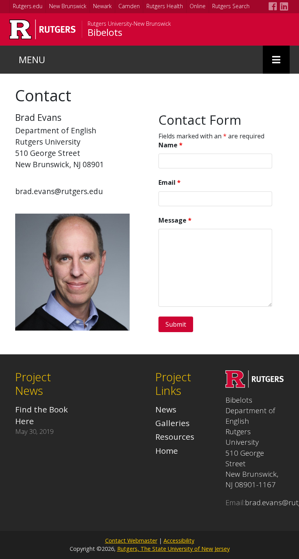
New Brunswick (67, 6)
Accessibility (179, 540)
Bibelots (105, 32)
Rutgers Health (164, 6)
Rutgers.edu (27, 6)
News (165, 409)
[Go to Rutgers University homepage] (42, 29)
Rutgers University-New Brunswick (129, 24)
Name (170, 145)
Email (169, 182)
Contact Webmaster (131, 540)
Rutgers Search (231, 6)
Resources (174, 436)
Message (175, 220)
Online (198, 6)
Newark (102, 6)
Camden (129, 6)
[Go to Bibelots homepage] (254, 384)
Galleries (172, 422)
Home (166, 450)
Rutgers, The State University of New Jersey (173, 548)
